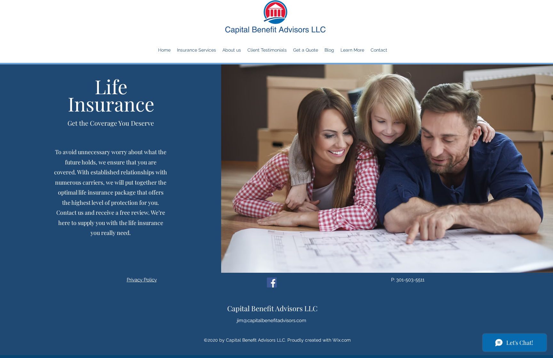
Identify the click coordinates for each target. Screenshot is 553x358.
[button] (196, 50)
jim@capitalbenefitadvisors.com (271, 320)
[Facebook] (272, 282)
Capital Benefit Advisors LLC (272, 308)
